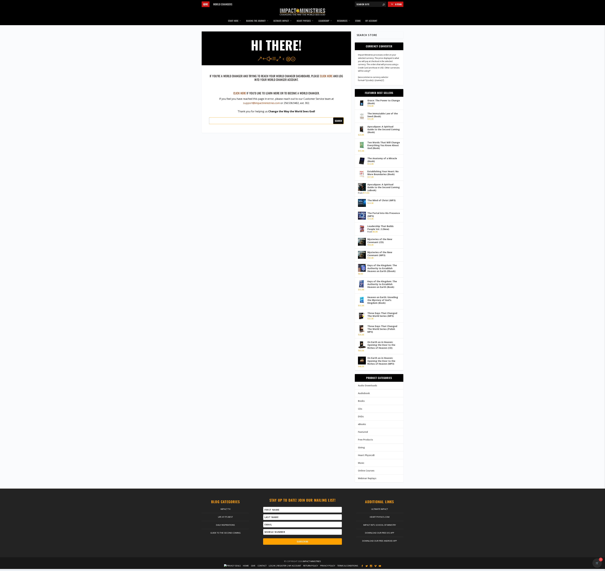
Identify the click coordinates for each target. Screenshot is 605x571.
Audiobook (364, 393)
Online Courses (366, 470)
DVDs (361, 416)
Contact (262, 565)
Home (246, 565)
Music (361, 462)
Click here (239, 93)
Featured (363, 431)
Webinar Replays (367, 478)
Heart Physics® (366, 455)
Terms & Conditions (347, 565)
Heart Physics (304, 21)
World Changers (222, 4)
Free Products (365, 439)
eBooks (362, 424)
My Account (371, 21)
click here (326, 76)
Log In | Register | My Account (285, 565)
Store (358, 21)
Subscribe (302, 541)
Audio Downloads (367, 385)
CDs (360, 408)
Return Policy (310, 565)
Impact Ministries (312, 561)
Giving (361, 447)
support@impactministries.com (261, 103)
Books (361, 400)
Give (205, 4)
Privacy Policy (327, 565)
